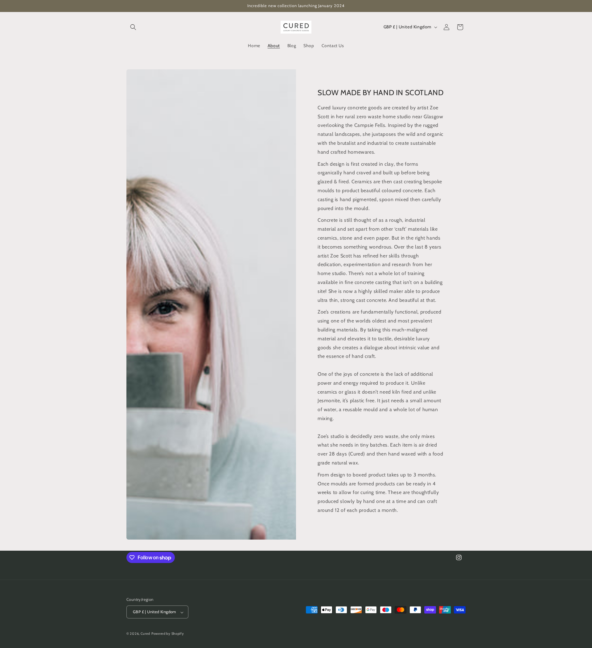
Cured (145, 634)
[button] (133, 27)
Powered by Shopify (167, 634)
